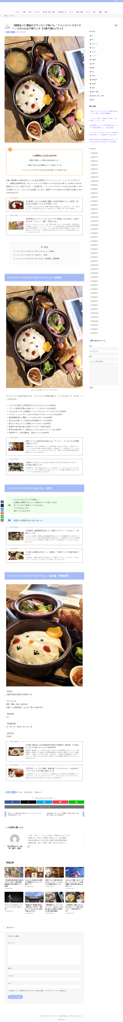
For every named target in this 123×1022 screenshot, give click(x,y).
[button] (12, 802)
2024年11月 (94, 221)
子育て (94, 75)
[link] (28, 846)
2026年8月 (94, 153)
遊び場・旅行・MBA (98, 96)
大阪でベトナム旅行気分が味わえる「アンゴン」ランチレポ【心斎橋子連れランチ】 (52, 442)
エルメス (94, 43)
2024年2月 (94, 257)
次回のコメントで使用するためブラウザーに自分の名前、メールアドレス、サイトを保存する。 (39, 990)
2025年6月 (94, 197)
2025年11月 (94, 177)
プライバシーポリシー (75, 1016)
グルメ (12, 32)
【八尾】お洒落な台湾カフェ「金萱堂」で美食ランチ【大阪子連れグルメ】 (52, 553)
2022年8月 (94, 329)
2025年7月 (94, 193)
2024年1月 (94, 261)
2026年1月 (94, 173)
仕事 (93, 63)
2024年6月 (94, 241)
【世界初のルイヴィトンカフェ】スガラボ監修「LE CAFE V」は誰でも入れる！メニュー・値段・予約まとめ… (52, 220)
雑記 (93, 99)
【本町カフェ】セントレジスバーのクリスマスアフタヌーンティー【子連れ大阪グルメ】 (51, 464)
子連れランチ (38, 792)
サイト (10, 983)
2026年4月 (94, 161)
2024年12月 (94, 217)
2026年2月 (94, 169)
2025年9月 (94, 185)
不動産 (94, 59)
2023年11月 (94, 269)
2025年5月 (94, 201)
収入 (93, 71)
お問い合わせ (63, 1016)
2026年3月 (94, 165)
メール (10, 976)
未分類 (94, 83)
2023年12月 (94, 265)
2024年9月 (94, 229)
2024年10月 (94, 225)
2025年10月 (94, 181)
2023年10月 (94, 273)
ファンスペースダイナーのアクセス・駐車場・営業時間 (37, 259)
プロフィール (45, 1016)
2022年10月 (94, 321)
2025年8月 (94, 189)
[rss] (114, 1)
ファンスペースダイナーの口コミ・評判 (31, 255)
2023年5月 (94, 293)
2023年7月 (94, 285)
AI (92, 35)
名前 (10, 968)
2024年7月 (94, 237)
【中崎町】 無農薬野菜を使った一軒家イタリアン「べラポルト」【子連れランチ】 (52, 532)
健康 (93, 68)
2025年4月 (94, 205)
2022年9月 (94, 325)
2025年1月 (94, 213)
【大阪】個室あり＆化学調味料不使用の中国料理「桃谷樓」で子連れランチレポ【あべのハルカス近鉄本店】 (52, 746)
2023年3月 (94, 301)
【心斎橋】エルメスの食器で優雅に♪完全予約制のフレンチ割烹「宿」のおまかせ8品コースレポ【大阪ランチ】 (52, 202)
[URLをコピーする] (2, 520)
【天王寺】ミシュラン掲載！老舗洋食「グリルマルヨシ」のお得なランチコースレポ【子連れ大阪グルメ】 (52, 770)
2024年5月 (94, 245)
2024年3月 (94, 253)
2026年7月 (94, 157)
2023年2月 (94, 305)
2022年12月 (94, 313)
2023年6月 (94, 289)
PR (8, 32)
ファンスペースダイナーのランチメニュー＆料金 (35, 251)
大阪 (20, 792)
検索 (116, 25)
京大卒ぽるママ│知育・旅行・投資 (14, 847)
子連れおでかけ (28, 792)
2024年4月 (94, 249)
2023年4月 (94, 297)
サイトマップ (54, 1016)
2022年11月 (94, 317)
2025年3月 (94, 209)
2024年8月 (94, 233)
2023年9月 (94, 277)
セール (94, 51)
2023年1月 (94, 309)
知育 (93, 88)
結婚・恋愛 (95, 91)
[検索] (117, 1)
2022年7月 (94, 333)
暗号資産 (94, 79)
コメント (11, 943)
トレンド (94, 55)
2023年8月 (94, 281)
